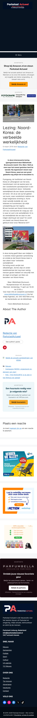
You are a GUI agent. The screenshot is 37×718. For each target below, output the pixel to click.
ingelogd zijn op (15, 428)
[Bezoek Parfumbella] (18, 567)
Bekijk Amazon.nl (18, 84)
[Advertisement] (18, 32)
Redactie (6, 678)
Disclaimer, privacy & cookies (24, 715)
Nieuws (8, 366)
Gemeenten (7, 650)
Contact (6, 691)
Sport (5, 657)
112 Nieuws (7, 666)
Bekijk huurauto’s (18, 402)
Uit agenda (7, 663)
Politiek (5, 653)
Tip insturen (7, 681)
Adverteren (7, 684)
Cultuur (5, 660)
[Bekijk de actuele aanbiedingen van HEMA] (18, 360)
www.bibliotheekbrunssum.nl (15, 294)
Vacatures (7, 688)
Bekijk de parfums (18, 588)
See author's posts (13, 342)
